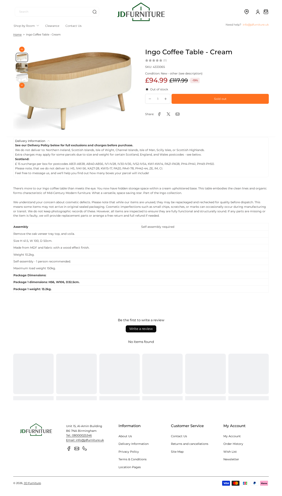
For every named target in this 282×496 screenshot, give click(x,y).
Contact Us (179, 436)
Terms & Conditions (132, 459)
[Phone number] (84, 448)
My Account (232, 436)
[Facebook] (68, 448)
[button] (246, 11)
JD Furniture (32, 483)
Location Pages (129, 467)
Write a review (141, 329)
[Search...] (94, 11)
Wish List (230, 451)
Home (17, 34)
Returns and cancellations (189, 444)
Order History (233, 444)
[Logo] (141, 11)
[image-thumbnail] (22, 57)
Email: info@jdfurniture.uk (85, 440)
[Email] (76, 448)
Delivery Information (133, 444)
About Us (125, 436)
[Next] (22, 85)
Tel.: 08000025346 (79, 435)
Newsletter (231, 459)
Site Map (177, 451)
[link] (159, 114)
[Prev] (22, 49)
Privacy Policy (128, 451)
